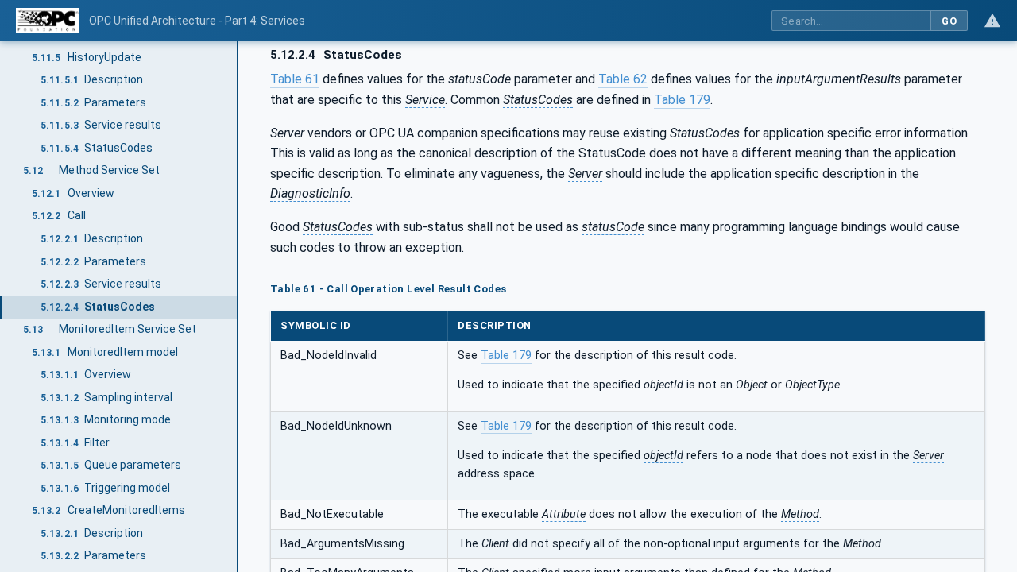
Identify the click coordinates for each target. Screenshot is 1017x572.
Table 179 (682, 99)
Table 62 (623, 79)
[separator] (238, 306)
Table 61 (294, 79)
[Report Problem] (992, 20)
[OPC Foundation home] (47, 20)
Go (949, 21)
